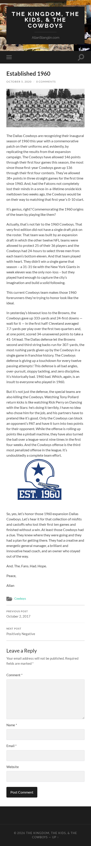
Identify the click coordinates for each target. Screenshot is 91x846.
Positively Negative (20, 631)
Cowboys (20, 598)
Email (11, 746)
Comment (14, 675)
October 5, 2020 (19, 81)
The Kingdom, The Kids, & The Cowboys (46, 19)
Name (11, 725)
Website (12, 767)
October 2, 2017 (18, 614)
